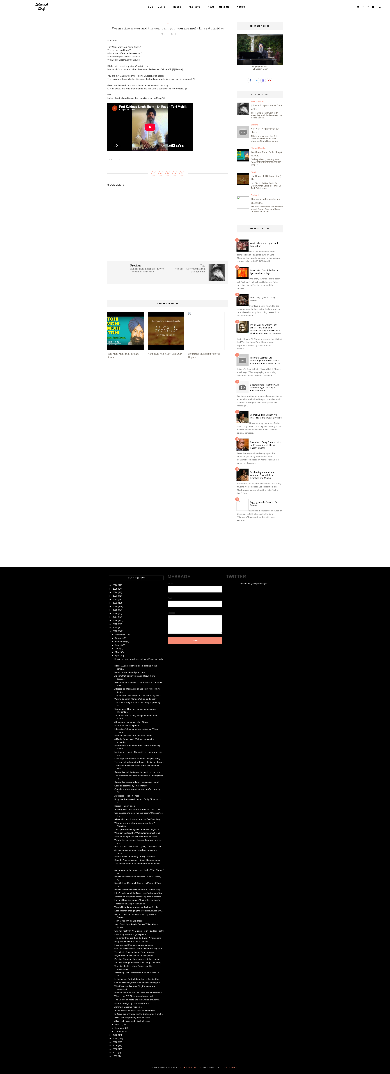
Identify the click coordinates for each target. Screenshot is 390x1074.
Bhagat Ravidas (258, 148)
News (211, 6)
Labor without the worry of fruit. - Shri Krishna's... (137, 900)
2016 (115, 620)
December (120, 634)
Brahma (254, 124)
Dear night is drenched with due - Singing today (137, 758)
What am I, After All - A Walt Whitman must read (137, 833)
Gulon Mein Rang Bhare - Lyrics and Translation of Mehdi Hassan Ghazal (265, 445)
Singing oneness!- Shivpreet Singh (260, 67)
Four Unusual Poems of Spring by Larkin (134, 945)
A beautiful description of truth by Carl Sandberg (137, 819)
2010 (115, 1042)
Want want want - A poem (126, 725)
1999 (115, 1056)
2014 (115, 627)
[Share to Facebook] (153, 173)
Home (149, 6)
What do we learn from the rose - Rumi (133, 735)
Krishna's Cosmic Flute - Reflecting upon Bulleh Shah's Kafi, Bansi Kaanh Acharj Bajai (265, 360)
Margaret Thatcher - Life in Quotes (131, 941)
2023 (115, 596)
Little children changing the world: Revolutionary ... (138, 910)
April (117, 655)
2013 (115, 631)
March (118, 1024)
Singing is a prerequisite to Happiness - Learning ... (139, 782)
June (117, 648)
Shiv (118, 159)
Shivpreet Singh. (190, 1067)
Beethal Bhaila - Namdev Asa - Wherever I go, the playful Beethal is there (265, 387)
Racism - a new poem (124, 806)
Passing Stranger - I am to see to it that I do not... (138, 959)
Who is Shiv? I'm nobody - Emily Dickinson (134, 856)
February (119, 1028)
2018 (115, 613)
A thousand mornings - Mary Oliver (131, 722)
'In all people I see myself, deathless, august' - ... (137, 829)
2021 (115, 603)
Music (161, 6)
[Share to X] (160, 173)
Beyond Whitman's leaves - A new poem (133, 955)
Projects (194, 6)
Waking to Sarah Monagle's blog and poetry (135, 699)
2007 (115, 1052)
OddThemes (230, 1067)
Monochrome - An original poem (129, 672)
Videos (177, 6)
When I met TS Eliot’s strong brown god (133, 996)
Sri (126, 159)
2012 (115, 1035)
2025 (115, 589)
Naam (254, 172)
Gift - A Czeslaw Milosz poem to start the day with (138, 948)
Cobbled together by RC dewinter (130, 785)
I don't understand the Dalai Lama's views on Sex (138, 893)
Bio (168, 23)
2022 (115, 599)
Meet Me (224, 6)
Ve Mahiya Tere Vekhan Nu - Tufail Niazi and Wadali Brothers (266, 416)
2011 (115, 1038)
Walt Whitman (257, 101)
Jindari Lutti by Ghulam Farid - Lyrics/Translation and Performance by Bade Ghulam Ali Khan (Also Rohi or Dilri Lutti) (265, 329)
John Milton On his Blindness (128, 921)
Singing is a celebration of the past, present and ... (138, 772)
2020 (115, 606)
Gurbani (255, 195)
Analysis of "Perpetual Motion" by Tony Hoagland (137, 896)
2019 (115, 610)
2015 (115, 624)
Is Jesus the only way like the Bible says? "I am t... (138, 1014)
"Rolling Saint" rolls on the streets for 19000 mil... (137, 809)
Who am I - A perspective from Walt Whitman (135, 836)
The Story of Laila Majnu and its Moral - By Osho (137, 695)
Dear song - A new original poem (130, 934)
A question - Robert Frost (126, 796)
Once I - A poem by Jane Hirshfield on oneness (137, 860)
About (241, 6)
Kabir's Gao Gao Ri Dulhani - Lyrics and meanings (264, 272)
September (120, 641)
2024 (115, 592)
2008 (115, 1049)
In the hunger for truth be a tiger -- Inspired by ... (137, 979)
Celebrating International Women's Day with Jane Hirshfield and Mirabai (262, 475)
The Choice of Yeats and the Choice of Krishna (137, 999)
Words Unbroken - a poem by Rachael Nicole (136, 907)
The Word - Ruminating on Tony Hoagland (134, 952)
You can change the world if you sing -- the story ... (138, 962)
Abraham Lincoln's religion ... (128, 1007)
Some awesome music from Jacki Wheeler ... (136, 1010)
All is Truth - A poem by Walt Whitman (132, 1017)
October (119, 638)
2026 (115, 585)
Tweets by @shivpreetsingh (253, 583)
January (119, 1031)
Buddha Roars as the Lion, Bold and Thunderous (138, 992)
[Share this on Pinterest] (167, 173)
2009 (115, 1045)
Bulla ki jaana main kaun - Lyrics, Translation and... (138, 846)
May (117, 652)
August (118, 645)
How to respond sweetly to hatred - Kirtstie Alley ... (138, 889)
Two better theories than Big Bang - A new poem (137, 938)
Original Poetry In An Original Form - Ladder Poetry (139, 931)
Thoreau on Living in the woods (129, 903)
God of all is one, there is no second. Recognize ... (138, 982)
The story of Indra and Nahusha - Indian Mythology (139, 762)
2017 (115, 617)
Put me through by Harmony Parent (131, 1003)
